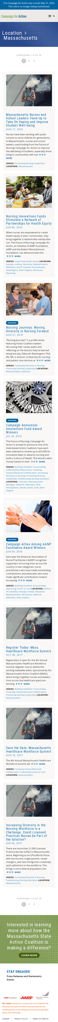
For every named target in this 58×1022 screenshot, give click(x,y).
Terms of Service (40, 1019)
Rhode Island (26, 487)
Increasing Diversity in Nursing (29, 365)
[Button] (49, 15)
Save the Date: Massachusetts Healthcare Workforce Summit (28, 749)
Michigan (10, 484)
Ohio (38, 484)
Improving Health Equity (27, 261)
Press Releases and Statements (24, 976)
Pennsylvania (38, 267)
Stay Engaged (18, 972)
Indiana (18, 264)
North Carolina (23, 267)
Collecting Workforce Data (19, 469)
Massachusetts (25, 166)
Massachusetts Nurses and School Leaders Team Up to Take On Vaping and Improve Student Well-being (27, 120)
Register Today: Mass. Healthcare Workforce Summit (28, 649)
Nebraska (10, 267)
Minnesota (27, 594)
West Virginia (25, 270)
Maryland (39, 591)
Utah (36, 487)
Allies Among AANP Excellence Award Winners (28, 546)
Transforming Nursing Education (33, 478)
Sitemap (6, 1019)
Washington (12, 270)
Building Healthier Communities (30, 467)
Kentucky (27, 264)
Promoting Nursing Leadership (30, 163)
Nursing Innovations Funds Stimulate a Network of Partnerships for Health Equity (29, 219)
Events (10, 979)
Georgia (10, 264)
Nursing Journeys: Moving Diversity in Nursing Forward (27, 329)
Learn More (29, 955)
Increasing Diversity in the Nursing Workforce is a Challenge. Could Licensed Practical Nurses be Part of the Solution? (26, 832)
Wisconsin (38, 270)
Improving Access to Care (18, 588)
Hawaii (31, 591)
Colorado (22, 481)
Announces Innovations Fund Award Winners (24, 428)
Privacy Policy (21, 1019)
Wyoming (10, 273)
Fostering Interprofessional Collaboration (26, 692)
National (12, 323)
